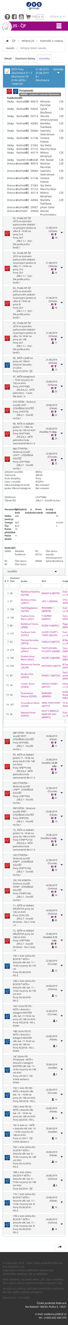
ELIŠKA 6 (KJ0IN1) (50, 625)
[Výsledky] (55, 234)
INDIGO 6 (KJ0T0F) (51, 593)
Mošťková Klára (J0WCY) (29, 601)
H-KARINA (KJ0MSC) (47, 617)
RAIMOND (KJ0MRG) (47, 695)
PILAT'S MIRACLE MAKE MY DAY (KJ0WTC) (50, 714)
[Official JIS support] (8, 16)
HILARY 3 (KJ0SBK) (51, 657)
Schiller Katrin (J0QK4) (28, 685)
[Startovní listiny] (52, 234)
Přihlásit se (56, 16)
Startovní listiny (25, 58)
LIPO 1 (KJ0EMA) (50, 601)
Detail (8, 58)
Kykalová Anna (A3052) (28, 714)
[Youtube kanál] (22, 16)
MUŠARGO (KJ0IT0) (51, 665)
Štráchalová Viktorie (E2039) (29, 695)
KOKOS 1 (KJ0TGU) (51, 675)
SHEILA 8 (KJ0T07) (51, 641)
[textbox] (7, 586)
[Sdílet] (59, 1247)
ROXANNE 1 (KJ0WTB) (48, 609)
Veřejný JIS (28, 40)
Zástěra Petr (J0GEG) (27, 676)
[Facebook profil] (15, 16)
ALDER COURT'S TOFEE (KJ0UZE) (50, 634)
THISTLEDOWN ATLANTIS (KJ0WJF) (51, 650)
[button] (52, 366)
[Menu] (58, 26)
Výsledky (44, 58)
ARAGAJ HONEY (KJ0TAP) (50, 685)
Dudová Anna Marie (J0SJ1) (28, 617)
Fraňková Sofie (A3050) (28, 634)
